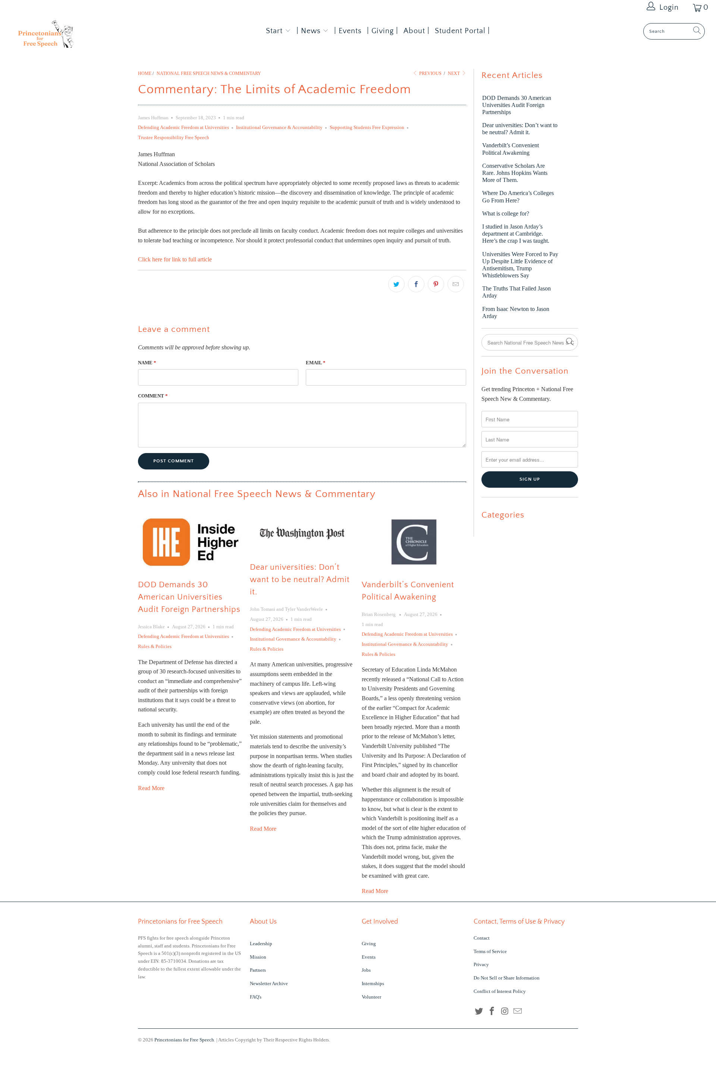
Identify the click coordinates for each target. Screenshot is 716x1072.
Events (369, 957)
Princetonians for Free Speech (184, 1040)
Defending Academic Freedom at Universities (183, 127)
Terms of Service (490, 951)
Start (274, 31)
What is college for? (505, 213)
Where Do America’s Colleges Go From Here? (518, 196)
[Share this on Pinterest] (436, 284)
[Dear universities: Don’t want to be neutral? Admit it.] (302, 533)
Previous (430, 73)
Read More (151, 788)
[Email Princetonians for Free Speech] (518, 1011)
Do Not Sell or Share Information (507, 978)
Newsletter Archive (269, 983)
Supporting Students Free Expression (367, 127)
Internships (373, 983)
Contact (482, 938)
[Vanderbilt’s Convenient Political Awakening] (414, 542)
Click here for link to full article (175, 259)
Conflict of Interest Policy (500, 991)
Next (454, 73)
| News (309, 31)
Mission (258, 957)
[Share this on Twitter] (396, 284)
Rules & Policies (155, 646)
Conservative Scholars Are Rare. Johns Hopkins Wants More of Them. (514, 173)
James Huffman (153, 117)
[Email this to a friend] (456, 284)
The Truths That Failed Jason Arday (516, 292)
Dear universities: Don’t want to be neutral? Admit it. (300, 580)
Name (147, 362)
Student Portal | (462, 31)
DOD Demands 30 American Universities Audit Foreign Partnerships (189, 597)
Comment (153, 396)
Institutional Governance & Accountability (279, 127)
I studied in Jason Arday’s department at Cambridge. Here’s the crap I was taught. (515, 233)
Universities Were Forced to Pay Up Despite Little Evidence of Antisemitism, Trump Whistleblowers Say (520, 265)
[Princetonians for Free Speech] (60, 36)
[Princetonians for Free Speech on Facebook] (492, 1011)
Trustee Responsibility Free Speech (173, 137)
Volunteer (371, 997)
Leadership (261, 943)
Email (316, 362)
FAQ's (255, 997)
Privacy (481, 964)
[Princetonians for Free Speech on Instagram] (505, 1011)
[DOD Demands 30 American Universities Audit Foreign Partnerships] (190, 541)
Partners (258, 970)
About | (416, 31)
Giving (369, 943)
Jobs (366, 970)
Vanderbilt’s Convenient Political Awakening (510, 148)
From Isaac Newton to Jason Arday (515, 312)
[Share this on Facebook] (416, 284)
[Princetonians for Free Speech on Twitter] (479, 1011)
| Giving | (382, 31)
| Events (348, 31)
